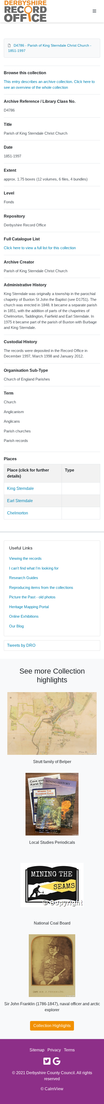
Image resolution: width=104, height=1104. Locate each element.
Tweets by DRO (21, 645)
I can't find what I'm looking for (34, 568)
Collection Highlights (52, 1026)
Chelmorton (17, 513)
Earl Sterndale (20, 501)
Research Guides (23, 578)
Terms (69, 1050)
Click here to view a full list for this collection (40, 248)
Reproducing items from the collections (41, 587)
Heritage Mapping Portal (29, 607)
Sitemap (37, 1050)
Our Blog (16, 626)
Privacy (54, 1050)
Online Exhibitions (24, 616)
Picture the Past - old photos (32, 597)
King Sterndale (20, 488)
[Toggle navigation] (94, 11)
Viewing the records (25, 558)
